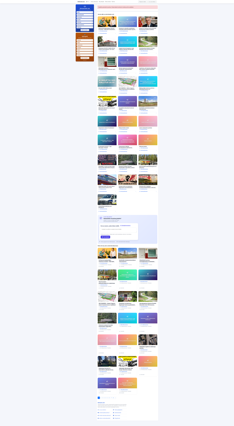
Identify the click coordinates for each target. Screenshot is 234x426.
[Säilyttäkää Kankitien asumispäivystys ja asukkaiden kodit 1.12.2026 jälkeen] (107, 65)
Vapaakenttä (85, 45)
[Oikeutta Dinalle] (147, 143)
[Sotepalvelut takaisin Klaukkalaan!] (107, 124)
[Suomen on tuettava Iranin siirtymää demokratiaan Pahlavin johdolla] (147, 25)
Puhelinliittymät (85, 14)
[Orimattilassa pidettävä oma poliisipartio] (107, 203)
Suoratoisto (85, 17)
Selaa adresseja (94, 1)
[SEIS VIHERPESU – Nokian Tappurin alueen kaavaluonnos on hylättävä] (127, 85)
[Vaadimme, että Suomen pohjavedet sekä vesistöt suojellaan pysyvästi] (147, 65)
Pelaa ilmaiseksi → (84, 57)
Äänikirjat (85, 22)
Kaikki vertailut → (84, 30)
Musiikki (85, 19)
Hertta (85, 50)
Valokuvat (85, 27)
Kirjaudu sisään (142, 1)
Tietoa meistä (108, 1)
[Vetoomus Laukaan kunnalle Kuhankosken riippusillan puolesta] (127, 163)
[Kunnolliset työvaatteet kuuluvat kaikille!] (127, 105)
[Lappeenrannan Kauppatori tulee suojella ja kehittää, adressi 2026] (127, 45)
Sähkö (85, 12)
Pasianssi (85, 40)
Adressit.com (81, 1)
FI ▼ (88, 1)
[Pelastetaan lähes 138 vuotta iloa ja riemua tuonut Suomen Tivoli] (107, 183)
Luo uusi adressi (151, 1)
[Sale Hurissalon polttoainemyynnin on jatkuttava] (147, 163)
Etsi (114, 1)
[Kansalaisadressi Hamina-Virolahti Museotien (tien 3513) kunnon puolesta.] (147, 45)
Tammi (85, 52)
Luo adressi (106, 237)
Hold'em (85, 55)
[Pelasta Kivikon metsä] (127, 124)
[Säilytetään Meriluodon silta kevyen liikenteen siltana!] (107, 105)
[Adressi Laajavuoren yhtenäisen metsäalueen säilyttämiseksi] (127, 65)
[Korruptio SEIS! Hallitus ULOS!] (107, 84)
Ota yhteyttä (101, 1)
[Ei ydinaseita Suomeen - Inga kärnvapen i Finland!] (107, 144)
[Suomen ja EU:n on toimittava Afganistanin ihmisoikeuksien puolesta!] (127, 183)
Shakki (85, 42)
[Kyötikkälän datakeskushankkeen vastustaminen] (147, 105)
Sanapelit (85, 47)
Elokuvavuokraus (85, 24)
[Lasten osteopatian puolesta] (147, 124)
